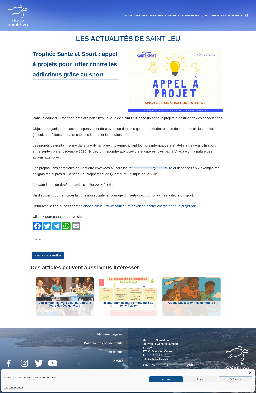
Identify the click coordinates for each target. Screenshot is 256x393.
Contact (117, 361)
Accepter (166, 379)
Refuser (200, 379)
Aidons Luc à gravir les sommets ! (191, 302)
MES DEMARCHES (152, 15)
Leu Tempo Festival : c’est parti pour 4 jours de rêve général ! (65, 304)
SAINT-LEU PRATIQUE (194, 15)
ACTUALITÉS (132, 15)
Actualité (37, 239)
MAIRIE (172, 15)
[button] (250, 372)
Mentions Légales (110, 334)
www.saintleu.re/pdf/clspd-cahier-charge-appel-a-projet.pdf (151, 206)
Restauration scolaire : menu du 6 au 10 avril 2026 (128, 304)
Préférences (235, 379)
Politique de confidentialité (13, 388)
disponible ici (93, 206)
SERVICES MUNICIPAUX (225, 15)
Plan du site (114, 352)
